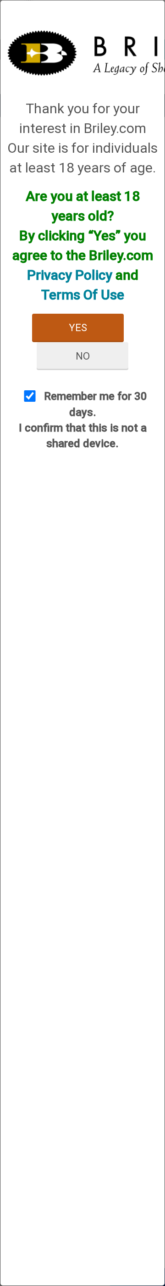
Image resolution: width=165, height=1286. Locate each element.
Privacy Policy (69, 275)
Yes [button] (78, 327)
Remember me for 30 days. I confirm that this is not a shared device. (83, 420)
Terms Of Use (82, 295)
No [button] (83, 356)
